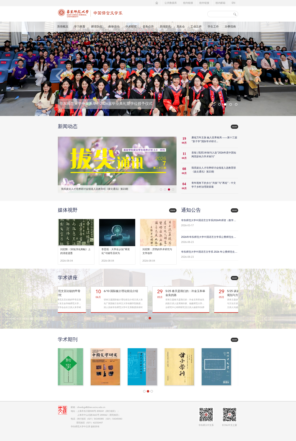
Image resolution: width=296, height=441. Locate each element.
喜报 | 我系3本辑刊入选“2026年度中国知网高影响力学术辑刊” (213, 155)
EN (233, 3)
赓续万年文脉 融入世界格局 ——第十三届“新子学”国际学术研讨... (214, 139)
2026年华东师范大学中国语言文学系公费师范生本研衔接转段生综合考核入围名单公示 (208, 237)
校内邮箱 (220, 3)
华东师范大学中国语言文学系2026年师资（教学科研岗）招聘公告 (208, 220)
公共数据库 (170, 3)
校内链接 (188, 3)
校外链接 (204, 3)
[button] (237, 75)
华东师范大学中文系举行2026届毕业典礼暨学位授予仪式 (105, 104)
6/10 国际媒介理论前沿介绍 (88, 291)
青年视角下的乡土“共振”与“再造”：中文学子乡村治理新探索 (94, 189)
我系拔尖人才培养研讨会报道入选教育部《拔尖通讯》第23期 (213, 170)
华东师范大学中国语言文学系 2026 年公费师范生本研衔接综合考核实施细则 (209, 252)
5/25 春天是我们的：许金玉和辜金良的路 (152, 293)
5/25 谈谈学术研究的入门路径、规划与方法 (214, 293)
